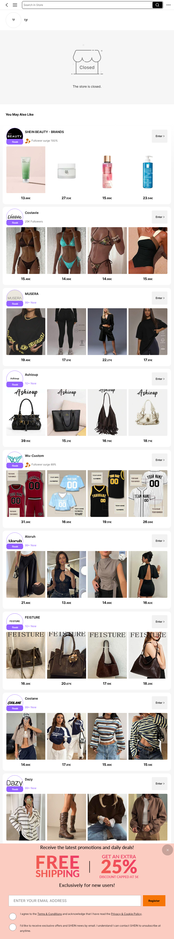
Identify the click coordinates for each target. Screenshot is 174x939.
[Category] (15, 5)
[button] (7, 5)
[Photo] (15, 136)
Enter (159, 136)
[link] (13, 20)
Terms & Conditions (49, 914)
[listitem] (87, 165)
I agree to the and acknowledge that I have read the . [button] (81, 914)
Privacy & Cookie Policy (126, 914)
